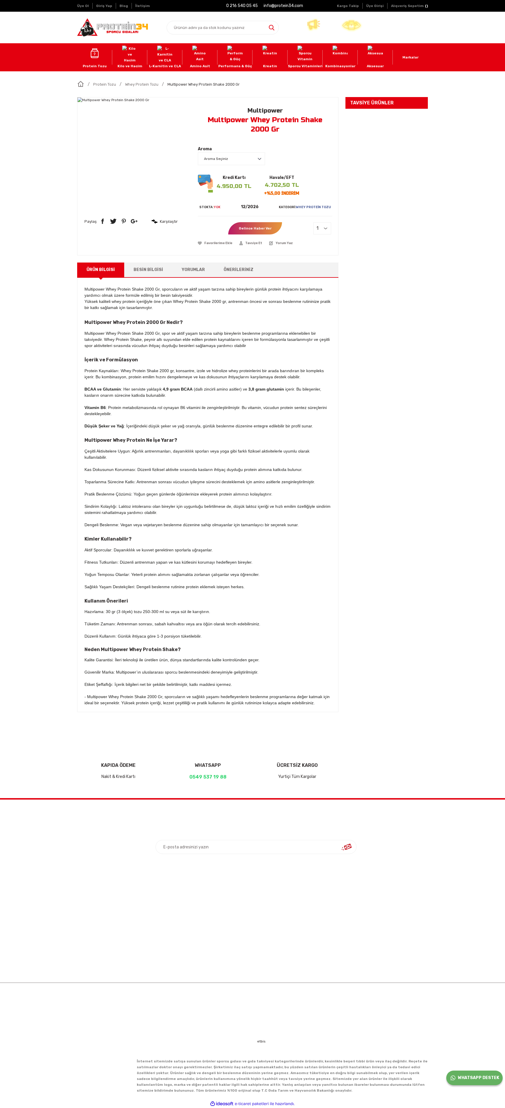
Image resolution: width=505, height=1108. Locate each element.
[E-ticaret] (252, 1103)
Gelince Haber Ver (255, 228)
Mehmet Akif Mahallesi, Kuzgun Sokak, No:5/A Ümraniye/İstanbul (381, 892)
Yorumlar (193, 269)
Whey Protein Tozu (313, 207)
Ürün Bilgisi (101, 269)
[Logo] (112, 27)
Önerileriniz (238, 269)
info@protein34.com (374, 924)
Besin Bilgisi (148, 269)
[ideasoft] (222, 1104)
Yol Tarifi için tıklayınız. (379, 934)
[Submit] (347, 847)
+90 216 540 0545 (372, 904)
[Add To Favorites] (215, 243)
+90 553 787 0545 (372, 914)
